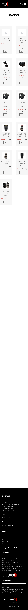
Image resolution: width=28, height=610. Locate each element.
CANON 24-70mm (6, 135)
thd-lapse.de (9, 587)
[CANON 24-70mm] (6, 127)
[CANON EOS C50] (6, 31)
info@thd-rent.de (7, 525)
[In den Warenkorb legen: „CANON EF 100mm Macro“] (22, 172)
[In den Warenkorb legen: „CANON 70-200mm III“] (22, 142)
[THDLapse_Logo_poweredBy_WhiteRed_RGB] (10, 598)
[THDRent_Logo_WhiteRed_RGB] (5, 3)
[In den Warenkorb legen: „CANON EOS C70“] (22, 83)
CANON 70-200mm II (6, 163)
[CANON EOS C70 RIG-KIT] (6, 63)
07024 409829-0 (7, 517)
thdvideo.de (14, 568)
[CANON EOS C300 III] (22, 95)
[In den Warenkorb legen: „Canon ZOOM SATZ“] (6, 202)
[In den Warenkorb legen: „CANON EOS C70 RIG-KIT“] (6, 83)
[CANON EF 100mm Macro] (22, 154)
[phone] (17, 548)
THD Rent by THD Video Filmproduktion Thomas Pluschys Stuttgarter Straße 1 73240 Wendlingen (11, 506)
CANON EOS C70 (22, 71)
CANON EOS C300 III (22, 104)
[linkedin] (11, 548)
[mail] (14, 548)
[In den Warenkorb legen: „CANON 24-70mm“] (6, 142)
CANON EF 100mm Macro (22, 164)
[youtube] (8, 548)
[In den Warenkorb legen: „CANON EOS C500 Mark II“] (6, 115)
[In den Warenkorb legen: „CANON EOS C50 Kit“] (22, 51)
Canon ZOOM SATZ (6, 193)
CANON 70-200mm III (22, 135)
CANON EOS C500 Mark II (6, 104)
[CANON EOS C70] (22, 63)
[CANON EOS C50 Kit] (22, 31)
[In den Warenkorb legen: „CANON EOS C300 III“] (22, 115)
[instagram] (5, 548)
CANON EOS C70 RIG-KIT (6, 72)
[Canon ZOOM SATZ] (6, 184)
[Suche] (20, 4)
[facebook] (3, 548)
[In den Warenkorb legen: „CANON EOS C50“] (6, 51)
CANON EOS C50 (6, 39)
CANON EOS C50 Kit (22, 41)
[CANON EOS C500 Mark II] (6, 95)
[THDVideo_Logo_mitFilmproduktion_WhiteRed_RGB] (10, 573)
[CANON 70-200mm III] (22, 127)
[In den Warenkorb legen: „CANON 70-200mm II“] (6, 172)
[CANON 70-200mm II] (6, 154)
